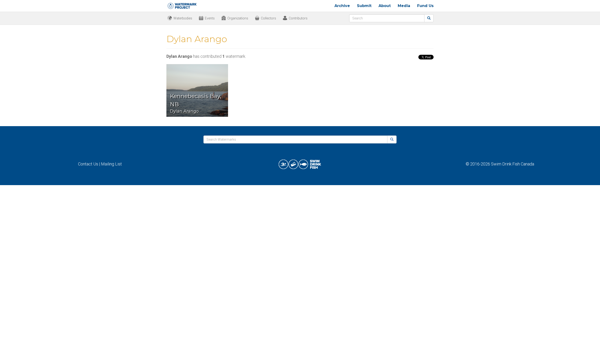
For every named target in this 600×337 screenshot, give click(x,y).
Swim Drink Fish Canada (512, 163)
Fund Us (425, 6)
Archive (342, 6)
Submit (364, 6)
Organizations (237, 18)
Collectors (268, 18)
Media (404, 6)
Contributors (298, 18)
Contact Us (88, 163)
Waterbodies (182, 18)
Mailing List (111, 163)
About (385, 6)
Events (210, 18)
